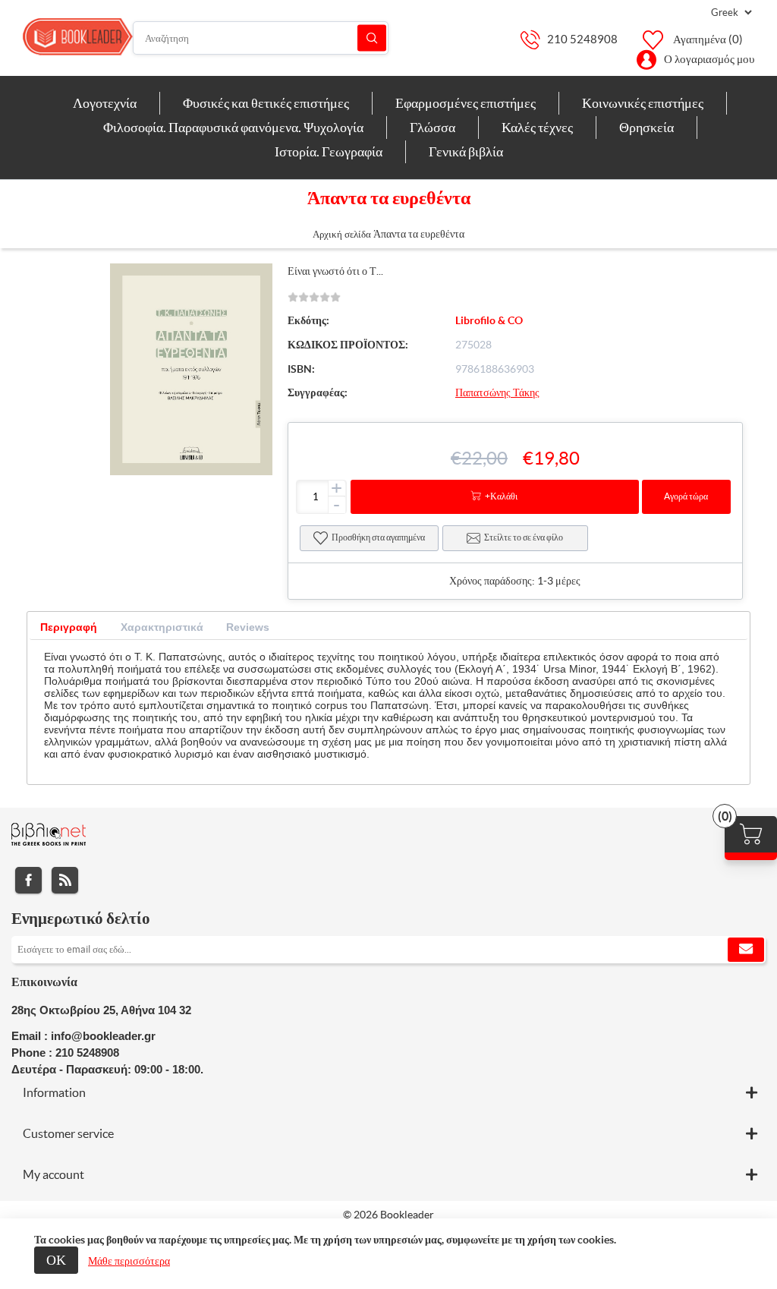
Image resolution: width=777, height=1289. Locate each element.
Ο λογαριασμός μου (709, 58)
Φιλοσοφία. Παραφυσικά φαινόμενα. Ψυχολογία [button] (233, 127)
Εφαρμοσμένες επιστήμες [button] (465, 103)
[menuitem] (105, 103)
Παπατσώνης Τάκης (497, 392)
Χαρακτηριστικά (162, 627)
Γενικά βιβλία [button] (466, 151)
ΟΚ (56, 1260)
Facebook (28, 880)
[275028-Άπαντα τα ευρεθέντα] (191, 471)
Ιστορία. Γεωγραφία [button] (328, 151)
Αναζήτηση (371, 38)
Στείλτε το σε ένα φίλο (523, 537)
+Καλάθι (501, 496)
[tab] (69, 627)
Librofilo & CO (489, 320)
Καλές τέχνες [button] (537, 127)
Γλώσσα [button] (432, 127)
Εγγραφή (746, 950)
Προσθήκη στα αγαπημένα (378, 537)
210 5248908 (582, 39)
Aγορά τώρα (686, 496)
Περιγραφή (68, 627)
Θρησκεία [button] (646, 127)
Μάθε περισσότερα (129, 1261)
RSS (65, 880)
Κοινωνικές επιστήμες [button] (642, 103)
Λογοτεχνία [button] (105, 103)
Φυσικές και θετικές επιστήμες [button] (266, 103)
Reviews (247, 627)
